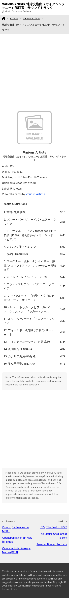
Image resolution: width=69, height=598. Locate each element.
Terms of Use (9, 589)
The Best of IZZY (56, 527)
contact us (46, 582)
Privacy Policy (52, 585)
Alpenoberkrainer (12, 537)
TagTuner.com (16, 585)
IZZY (42, 527)
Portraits (61, 544)
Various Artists (31, 18)
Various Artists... (36, 194)
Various (6, 527)
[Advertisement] (34, 72)
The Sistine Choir (49, 533)
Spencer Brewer (46, 544)
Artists (14, 18)
